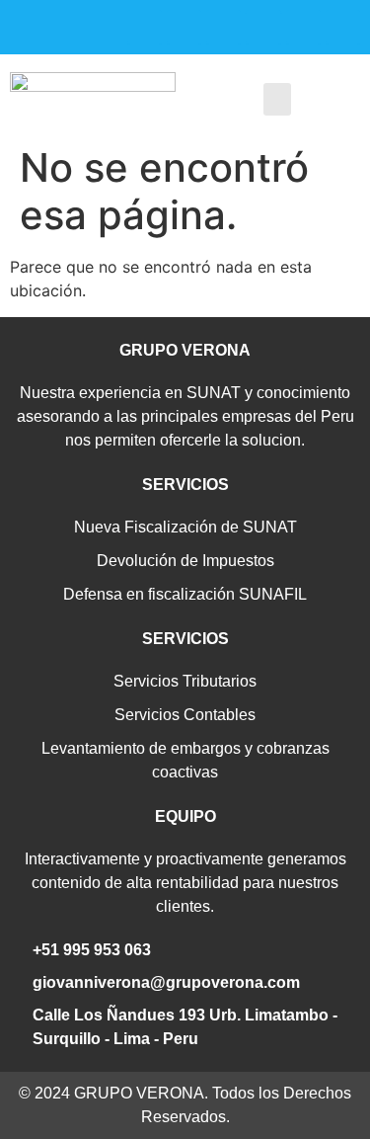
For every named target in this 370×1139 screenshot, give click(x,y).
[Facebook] (184, 27)
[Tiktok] (343, 27)
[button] (277, 99)
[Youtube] (263, 27)
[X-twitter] (223, 27)
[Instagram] (144, 27)
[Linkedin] (303, 27)
